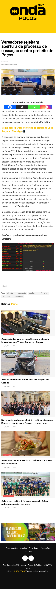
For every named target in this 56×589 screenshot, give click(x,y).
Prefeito (44, 293)
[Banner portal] (28, 532)
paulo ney (33, 293)
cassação (22, 293)
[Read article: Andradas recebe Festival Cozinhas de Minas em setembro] (28, 444)
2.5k (14, 346)
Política (14, 64)
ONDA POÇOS (20, 571)
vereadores (18, 297)
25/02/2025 (5, 61)
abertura (11, 293)
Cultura (7, 455)
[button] (28, 27)
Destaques (7, 64)
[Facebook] (10, 107)
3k (14, 386)
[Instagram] (46, 107)
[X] (22, 107)
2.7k (14, 427)
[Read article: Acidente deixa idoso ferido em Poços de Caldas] (28, 363)
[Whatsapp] (34, 107)
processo (6, 297)
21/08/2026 (6, 346)
